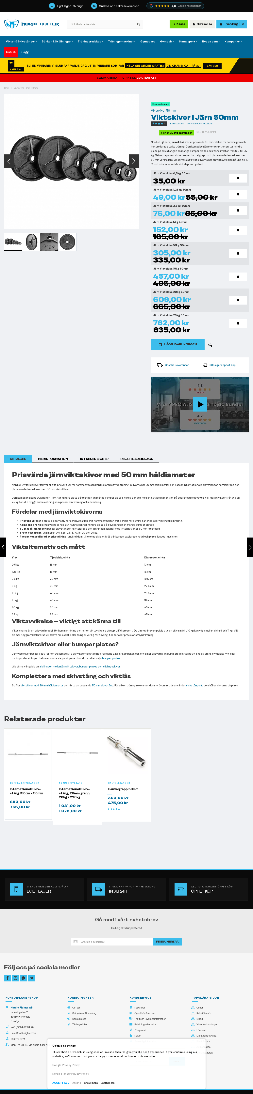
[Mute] (225, 429)
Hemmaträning (160, 104)
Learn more (108, 1083)
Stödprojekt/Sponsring (84, 1013)
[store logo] (31, 24)
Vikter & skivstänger (207, 1024)
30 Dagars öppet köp (223, 365)
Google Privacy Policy (66, 1065)
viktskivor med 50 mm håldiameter (42, 685)
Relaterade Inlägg (136, 459)
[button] (9, 161)
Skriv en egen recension (200, 123)
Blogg (199, 1018)
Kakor (137, 1035)
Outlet (199, 1007)
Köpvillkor (139, 1007)
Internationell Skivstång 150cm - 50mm (26, 791)
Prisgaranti (140, 1030)
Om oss (76, 1007)
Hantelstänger (119, 783)
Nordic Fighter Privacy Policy (70, 1074)
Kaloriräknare (203, 1013)
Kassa (181, 24)
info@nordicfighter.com (24, 1033)
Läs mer (212, 65)
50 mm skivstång (102, 685)
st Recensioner (94, 459)
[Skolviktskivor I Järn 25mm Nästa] (250, 547)
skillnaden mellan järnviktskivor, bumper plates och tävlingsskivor (80, 666)
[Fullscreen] (245, 429)
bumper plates (111, 658)
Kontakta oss (79, 1018)
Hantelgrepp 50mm (123, 789)
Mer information (53, 459)
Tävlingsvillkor (80, 1024)
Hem (6, 88)
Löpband (201, 1030)
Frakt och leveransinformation (150, 1018)
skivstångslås (194, 685)
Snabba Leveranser (177, 365)
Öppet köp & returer (144, 1013)
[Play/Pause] (155, 429)
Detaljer (18, 459)
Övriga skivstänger (24, 783)
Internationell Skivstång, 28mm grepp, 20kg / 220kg (74, 793)
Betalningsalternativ (145, 1024)
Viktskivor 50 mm (163, 110)
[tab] (18, 459)
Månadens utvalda (206, 1035)
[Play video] (200, 404)
